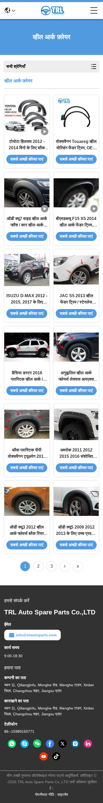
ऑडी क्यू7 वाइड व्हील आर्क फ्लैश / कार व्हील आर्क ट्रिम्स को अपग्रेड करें (27, 222)
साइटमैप (62, 794)
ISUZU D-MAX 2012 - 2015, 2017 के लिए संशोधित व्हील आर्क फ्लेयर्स (26, 299)
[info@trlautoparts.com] (24, 744)
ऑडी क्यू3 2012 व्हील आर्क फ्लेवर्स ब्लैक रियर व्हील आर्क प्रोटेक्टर (27, 531)
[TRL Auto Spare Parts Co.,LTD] (53, 10)
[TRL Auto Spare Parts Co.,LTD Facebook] (50, 744)
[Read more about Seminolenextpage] (64, 566)
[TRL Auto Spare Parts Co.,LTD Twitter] (62, 744)
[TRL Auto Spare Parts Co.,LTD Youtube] (43, 756)
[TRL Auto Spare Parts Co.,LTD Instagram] (75, 744)
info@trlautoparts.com (36, 635)
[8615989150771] (12, 744)
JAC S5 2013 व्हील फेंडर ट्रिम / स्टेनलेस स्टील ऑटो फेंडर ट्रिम (76, 299)
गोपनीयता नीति (44, 794)
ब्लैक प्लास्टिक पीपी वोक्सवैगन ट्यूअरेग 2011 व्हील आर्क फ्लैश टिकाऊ (27, 454)
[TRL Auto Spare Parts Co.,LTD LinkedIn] (88, 744)
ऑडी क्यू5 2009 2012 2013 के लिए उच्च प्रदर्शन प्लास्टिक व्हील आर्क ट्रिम (76, 531)
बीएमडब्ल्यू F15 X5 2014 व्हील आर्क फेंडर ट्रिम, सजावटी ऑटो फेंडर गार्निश (76, 222)
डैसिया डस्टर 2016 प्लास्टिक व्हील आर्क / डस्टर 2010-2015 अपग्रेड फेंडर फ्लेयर (27, 376)
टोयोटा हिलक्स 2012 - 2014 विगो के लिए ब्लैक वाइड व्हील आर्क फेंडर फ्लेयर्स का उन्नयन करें (27, 145)
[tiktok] (56, 756)
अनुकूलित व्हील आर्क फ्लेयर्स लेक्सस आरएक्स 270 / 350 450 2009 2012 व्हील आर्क (76, 376)
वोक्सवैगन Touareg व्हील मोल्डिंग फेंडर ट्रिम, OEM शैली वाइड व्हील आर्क (76, 145)
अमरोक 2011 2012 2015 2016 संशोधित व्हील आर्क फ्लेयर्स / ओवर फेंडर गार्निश (76, 454)
